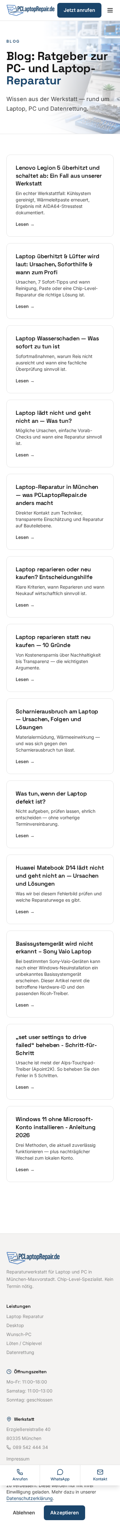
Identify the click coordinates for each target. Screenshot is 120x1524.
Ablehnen (24, 1513)
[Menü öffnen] (110, 10)
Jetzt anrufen (79, 10)
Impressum (17, 1458)
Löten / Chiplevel (24, 1343)
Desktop (15, 1325)
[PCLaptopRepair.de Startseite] (30, 10)
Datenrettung (20, 1352)
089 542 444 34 (30, 1447)
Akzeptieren (64, 1513)
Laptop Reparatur (25, 1316)
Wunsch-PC (18, 1334)
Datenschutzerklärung (29, 1498)
